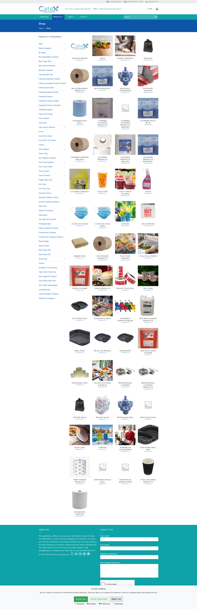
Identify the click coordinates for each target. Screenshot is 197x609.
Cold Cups (43, 123)
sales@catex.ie (45, 550)
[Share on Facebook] (72, 554)
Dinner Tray (43, 153)
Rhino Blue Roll (45, 250)
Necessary (80, 604)
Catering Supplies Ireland (48, 92)
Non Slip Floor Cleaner (47, 219)
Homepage (44, 17)
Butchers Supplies (46, 70)
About (71, 17)
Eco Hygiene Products (47, 158)
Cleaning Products (46, 96)
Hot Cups (42, 184)
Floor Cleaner (44, 171)
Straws (41, 263)
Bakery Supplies (45, 48)
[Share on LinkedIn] (88, 554)
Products (57, 17)
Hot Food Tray (44, 188)
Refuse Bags (44, 241)
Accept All (81, 599)
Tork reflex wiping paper (48, 285)
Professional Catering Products (51, 237)
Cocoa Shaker (44, 118)
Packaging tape (45, 224)
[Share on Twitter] (76, 554)
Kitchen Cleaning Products (49, 202)
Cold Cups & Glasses (47, 127)
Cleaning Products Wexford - (50, 105)
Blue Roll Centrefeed (47, 65)
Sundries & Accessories (48, 267)
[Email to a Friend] (80, 554)
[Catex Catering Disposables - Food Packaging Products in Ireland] (50, 9)
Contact (83, 17)
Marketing (119, 604)
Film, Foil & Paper (46, 166)
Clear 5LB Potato (46, 114)
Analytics (92, 604)
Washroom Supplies (47, 298)
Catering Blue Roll (46, 74)
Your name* (104, 536)
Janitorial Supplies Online (48, 197)
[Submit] (156, 17)
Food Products (44, 175)
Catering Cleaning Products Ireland (52, 83)
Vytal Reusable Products (48, 294)
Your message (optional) (110, 562)
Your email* (104, 545)
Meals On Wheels (46, 210)
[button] (149, 9)
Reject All (116, 599)
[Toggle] (64, 44)
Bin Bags (42, 52)
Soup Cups (43, 259)
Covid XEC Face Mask (47, 140)
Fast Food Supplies (46, 162)
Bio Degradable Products (49, 57)
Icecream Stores (45, 193)
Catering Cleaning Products (49, 79)
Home (41, 28)
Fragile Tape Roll (45, 180)
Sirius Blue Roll (45, 254)
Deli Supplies (44, 149)
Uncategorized (44, 289)
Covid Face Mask (45, 136)
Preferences (105, 604)
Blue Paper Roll (45, 61)
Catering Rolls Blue (46, 87)
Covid (41, 131)
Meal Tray (42, 206)
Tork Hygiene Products (48, 276)
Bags (41, 44)
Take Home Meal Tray (47, 272)
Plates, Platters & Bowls (48, 228)
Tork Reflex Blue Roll (47, 280)
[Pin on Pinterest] (84, 554)
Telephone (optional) (108, 554)
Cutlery (41, 144)
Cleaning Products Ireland (49, 101)
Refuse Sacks (44, 245)
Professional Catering (47, 232)
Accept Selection (99, 599)
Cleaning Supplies (46, 109)
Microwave (43, 215)
